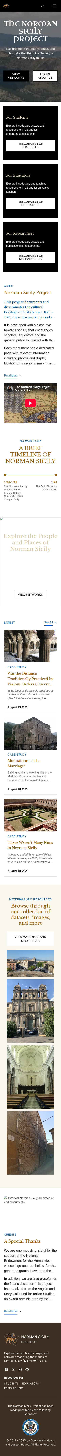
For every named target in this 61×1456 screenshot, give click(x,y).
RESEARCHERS (14, 1388)
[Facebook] (6, 1369)
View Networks (30, 594)
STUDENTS (11, 1383)
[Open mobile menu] (54, 6)
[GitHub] (27, 1369)
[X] (13, 1369)
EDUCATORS (30, 1383)
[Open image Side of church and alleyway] (30, 1143)
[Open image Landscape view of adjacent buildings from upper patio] (30, 963)
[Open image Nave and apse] (30, 1077)
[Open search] (42, 6)
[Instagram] (20, 1369)
